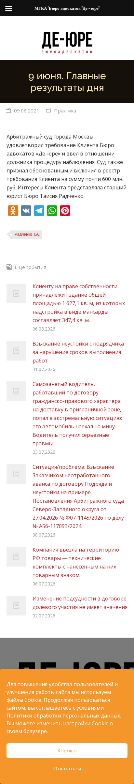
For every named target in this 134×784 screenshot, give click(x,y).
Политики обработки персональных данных (63, 715)
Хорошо (67, 751)
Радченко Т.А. (27, 234)
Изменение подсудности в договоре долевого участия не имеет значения (80, 603)
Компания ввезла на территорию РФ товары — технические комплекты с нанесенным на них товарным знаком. (76, 562)
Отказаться (67, 769)
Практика (65, 110)
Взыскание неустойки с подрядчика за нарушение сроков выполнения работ (78, 352)
